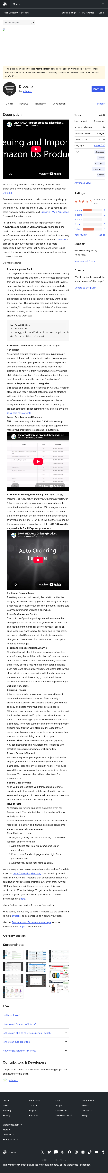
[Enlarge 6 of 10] (42, 965)
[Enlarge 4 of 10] (19, 989)
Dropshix (61, 239)
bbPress (8, 1134)
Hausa (12, 1152)
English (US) (99, 145)
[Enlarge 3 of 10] (19, 977)
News (6, 1105)
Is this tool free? (11, 1015)
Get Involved (88, 1100)
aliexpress (99, 152)
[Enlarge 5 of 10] (42, 953)
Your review (81, 234)
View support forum (85, 261)
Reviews (23, 103)
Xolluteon (27, 91)
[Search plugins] (32, 22)
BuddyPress (10, 1139)
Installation (40, 103)
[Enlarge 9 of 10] (65, 968)
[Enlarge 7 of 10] (42, 978)
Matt (7, 1129)
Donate (87, 1110)
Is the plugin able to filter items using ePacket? (27, 1033)
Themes (33, 1105)
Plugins (32, 1110)
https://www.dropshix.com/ (27, 873)
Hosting (7, 1110)
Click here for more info (19, 413)
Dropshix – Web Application (55, 212)
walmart (100, 175)
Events (85, 1105)
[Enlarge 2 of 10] (19, 965)
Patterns (33, 1115)
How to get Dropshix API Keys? (19, 1024)
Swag (86, 1115)
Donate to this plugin (85, 287)
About (6, 1100)
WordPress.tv (63, 1115)
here (23, 898)
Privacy (7, 1115)
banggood (99, 163)
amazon (100, 158)
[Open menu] (103, 4)
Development (59, 103)
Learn (58, 1100)
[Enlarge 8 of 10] (65, 953)
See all (101, 234)
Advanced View (83, 182)
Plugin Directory (10, 13)
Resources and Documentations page (31, 922)
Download (98, 89)
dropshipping (98, 169)
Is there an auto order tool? (17, 1042)
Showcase (34, 1100)
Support (101, 103)
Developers (61, 1110)
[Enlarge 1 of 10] (19, 953)
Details (9, 103)
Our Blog (7, 192)
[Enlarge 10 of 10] (65, 984)
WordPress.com (12, 1124)
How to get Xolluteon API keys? (19, 1050)
